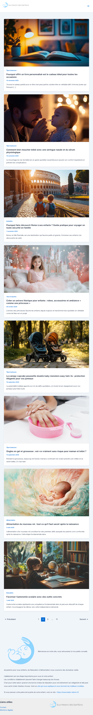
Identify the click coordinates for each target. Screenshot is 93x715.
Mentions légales (6, 710)
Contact (3, 707)
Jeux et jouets (11, 296)
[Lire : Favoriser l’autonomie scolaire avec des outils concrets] (46, 565)
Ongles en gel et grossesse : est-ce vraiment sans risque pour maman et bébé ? (46, 451)
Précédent (10, 619)
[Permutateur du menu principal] (88, 6)
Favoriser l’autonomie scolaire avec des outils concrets (34, 597)
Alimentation (10, 520)
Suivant (84, 619)
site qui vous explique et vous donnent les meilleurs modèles (60, 686)
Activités (9, 221)
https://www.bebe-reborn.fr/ (68, 692)
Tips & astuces (11, 70)
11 (57, 619)
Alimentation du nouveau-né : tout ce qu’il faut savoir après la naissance (42, 524)
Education (9, 593)
